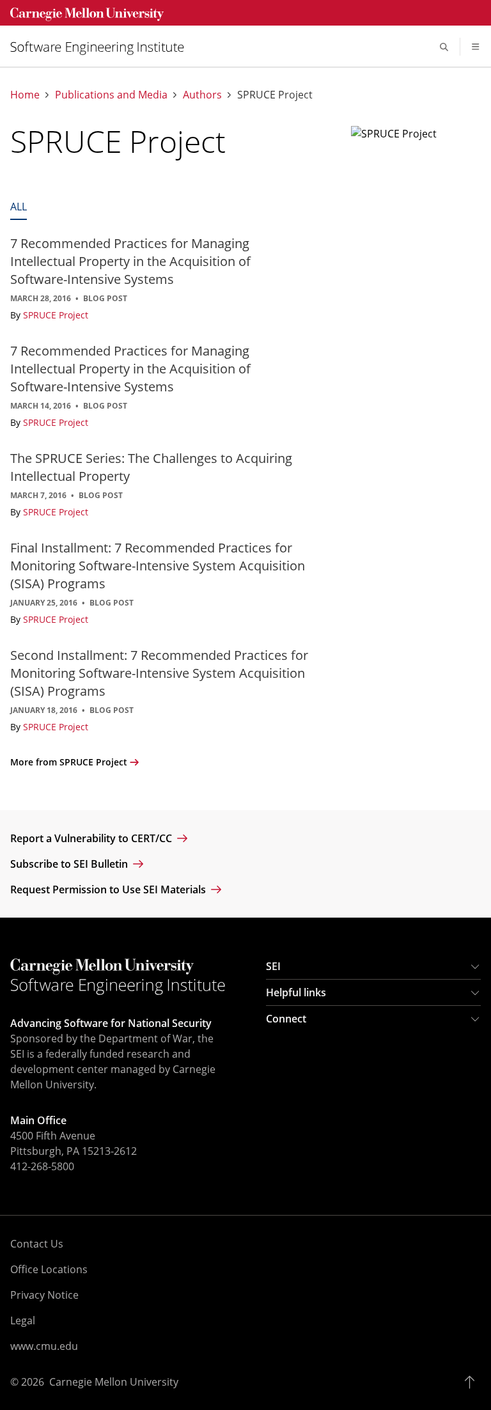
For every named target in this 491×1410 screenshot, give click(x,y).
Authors (202, 95)
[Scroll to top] (473, 1382)
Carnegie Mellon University (113, 1382)
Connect (286, 1019)
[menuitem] (102, 47)
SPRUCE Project (55, 315)
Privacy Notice (44, 1295)
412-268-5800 (42, 1166)
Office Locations (49, 1269)
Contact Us (36, 1244)
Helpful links (296, 992)
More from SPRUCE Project (68, 762)
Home (25, 95)
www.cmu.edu (44, 1346)
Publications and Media (111, 95)
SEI (273, 966)
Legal (22, 1320)
